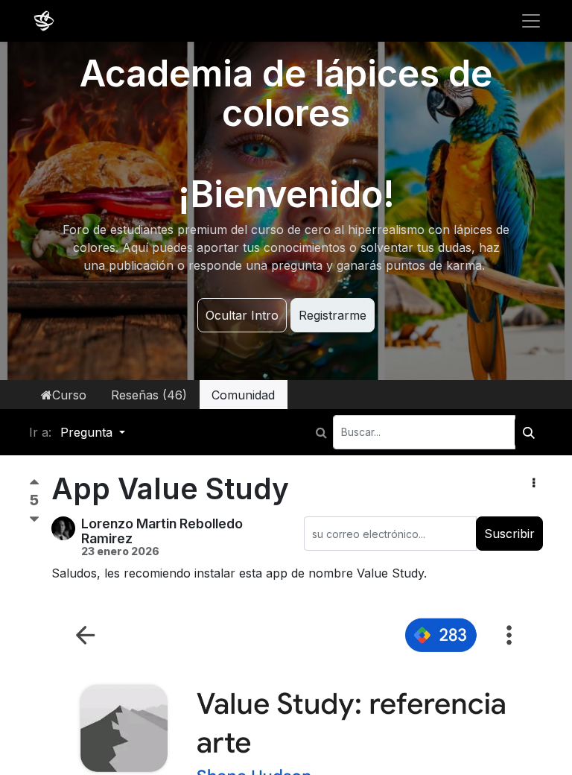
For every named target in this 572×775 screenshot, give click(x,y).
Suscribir (509, 533)
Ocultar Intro (242, 315)
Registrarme (332, 315)
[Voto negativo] (34, 519)
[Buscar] (529, 432)
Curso (69, 395)
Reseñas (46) (149, 395)
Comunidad (243, 395)
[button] (533, 483)
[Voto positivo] (34, 485)
